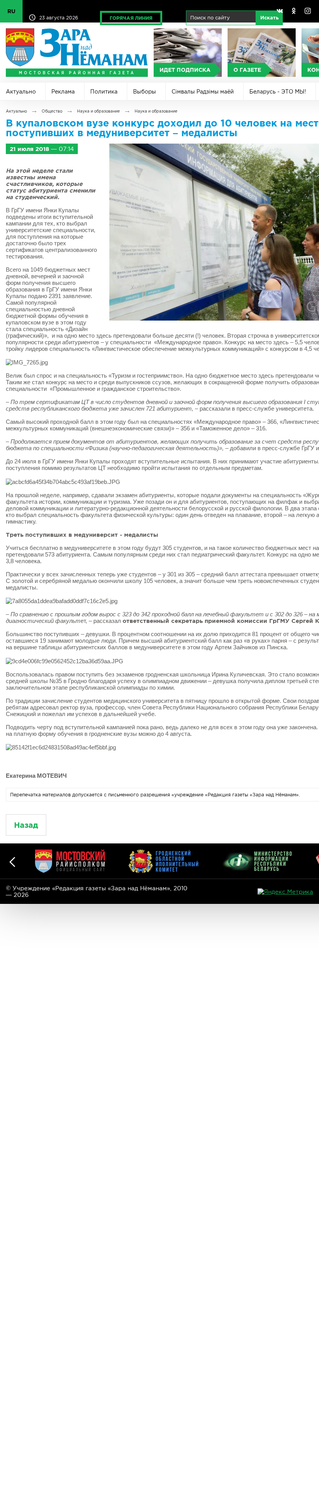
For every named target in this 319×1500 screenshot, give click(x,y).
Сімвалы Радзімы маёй (203, 91)
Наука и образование (98, 111)
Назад (26, 824)
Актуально (21, 91)
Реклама (63, 91)
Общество (52, 111)
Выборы (144, 91)
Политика (103, 91)
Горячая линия (131, 18)
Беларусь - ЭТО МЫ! (277, 91)
